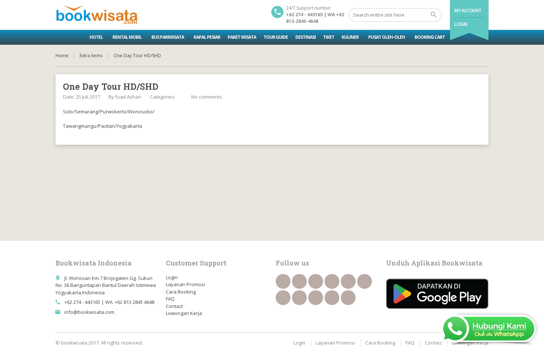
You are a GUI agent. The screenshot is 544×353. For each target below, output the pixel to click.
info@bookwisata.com (89, 312)
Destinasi (305, 37)
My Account (467, 10)
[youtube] (364, 281)
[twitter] (299, 281)
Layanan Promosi (185, 284)
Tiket (328, 37)
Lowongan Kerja (184, 313)
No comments (206, 96)
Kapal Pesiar (207, 37)
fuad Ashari (128, 96)
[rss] (315, 281)
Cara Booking (181, 291)
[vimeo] (283, 297)
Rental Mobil (127, 37)
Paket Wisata (242, 37)
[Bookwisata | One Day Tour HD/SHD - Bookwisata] (96, 15)
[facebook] (283, 281)
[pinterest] (299, 297)
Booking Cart (429, 37)
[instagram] (332, 297)
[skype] (348, 297)
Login (460, 24)
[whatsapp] (315, 297)
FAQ (170, 298)
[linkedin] (332, 281)
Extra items (91, 55)
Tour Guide (275, 37)
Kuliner (350, 37)
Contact (174, 306)
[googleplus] (348, 281)
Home (62, 55)
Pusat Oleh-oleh (386, 37)
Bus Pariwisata (167, 37)
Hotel (96, 37)
